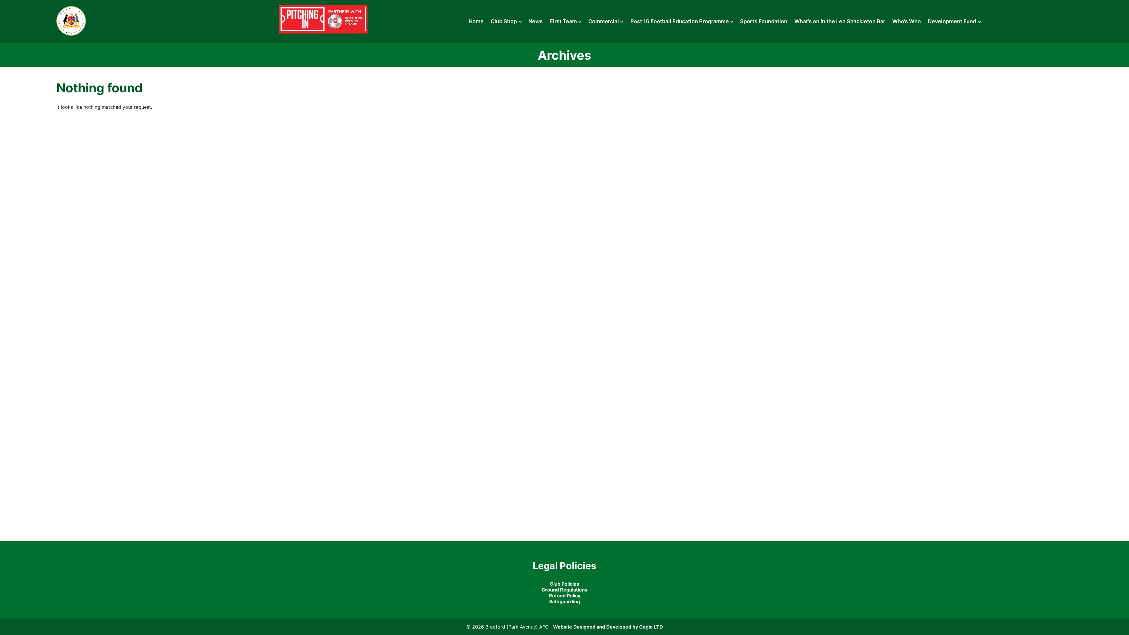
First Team (563, 21)
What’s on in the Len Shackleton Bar (839, 21)
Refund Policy (564, 596)
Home (476, 21)
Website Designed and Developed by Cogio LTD (608, 627)
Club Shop (504, 21)
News (535, 21)
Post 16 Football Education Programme (679, 21)
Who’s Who (906, 21)
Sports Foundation (763, 21)
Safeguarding (564, 601)
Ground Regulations (564, 590)
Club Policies (564, 584)
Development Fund (952, 21)
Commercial (603, 21)
